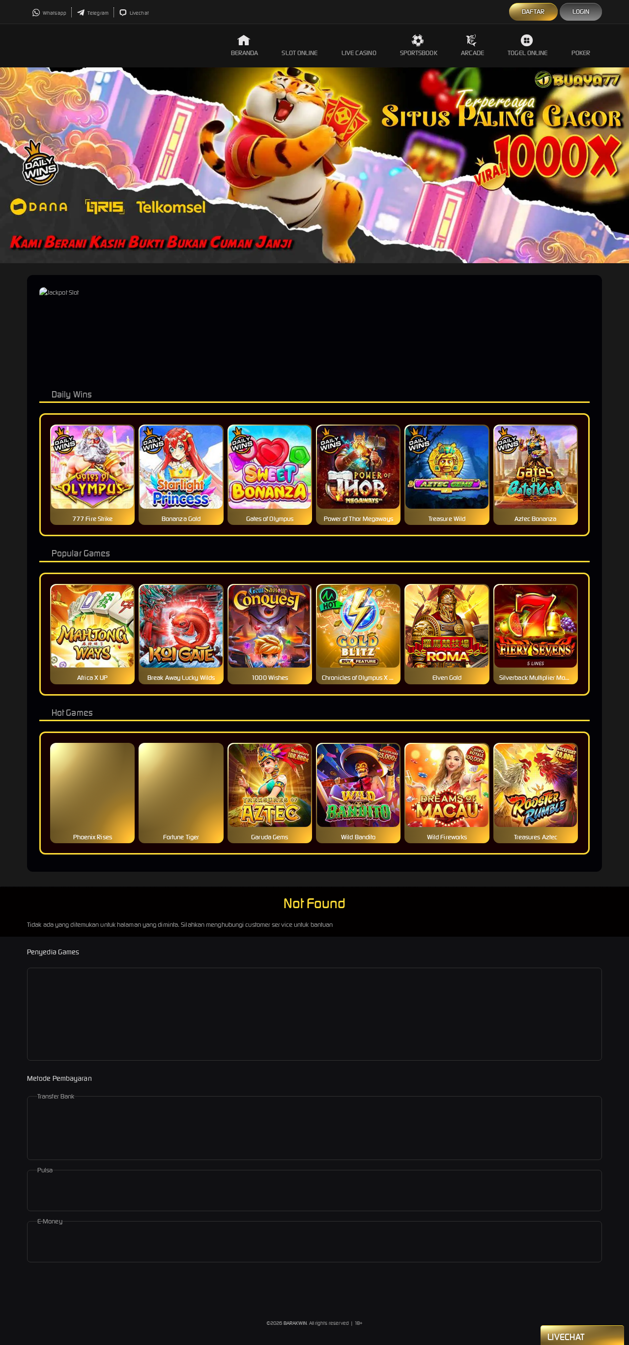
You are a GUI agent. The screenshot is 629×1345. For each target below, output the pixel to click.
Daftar (533, 11)
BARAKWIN (295, 1323)
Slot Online (299, 53)
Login (581, 11)
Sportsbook (418, 53)
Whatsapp (54, 13)
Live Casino (359, 53)
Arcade (473, 53)
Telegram (97, 13)
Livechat (139, 13)
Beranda (244, 53)
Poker (581, 53)
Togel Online (527, 53)
